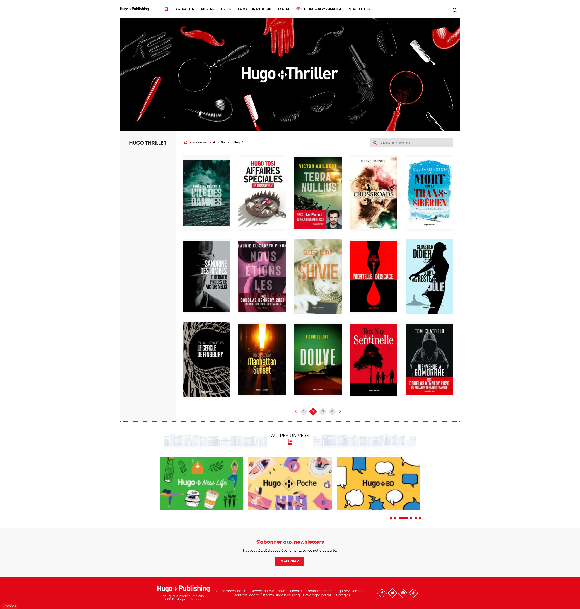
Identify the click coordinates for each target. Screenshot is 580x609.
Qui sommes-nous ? (231, 591)
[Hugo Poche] (290, 483)
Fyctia (283, 9)
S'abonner (290, 561)
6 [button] (420, 518)
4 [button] (411, 518)
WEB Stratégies (338, 595)
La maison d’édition (254, 9)
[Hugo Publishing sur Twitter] (392, 593)
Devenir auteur (262, 591)
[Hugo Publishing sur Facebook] (382, 593)
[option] (201, 483)
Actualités (184, 9)
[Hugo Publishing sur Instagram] (403, 593)
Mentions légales (246, 595)
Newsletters (359, 9)
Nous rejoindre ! (290, 591)
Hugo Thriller (221, 142)
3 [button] (403, 518)
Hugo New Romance (350, 591)
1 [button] (391, 518)
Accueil (166, 9)
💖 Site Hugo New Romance (319, 9)
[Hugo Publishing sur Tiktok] (413, 593)
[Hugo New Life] (201, 483)
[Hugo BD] (378, 483)
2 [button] (395, 518)
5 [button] (416, 518)
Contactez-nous (318, 591)
